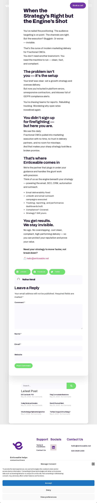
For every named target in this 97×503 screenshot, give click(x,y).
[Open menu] (90, 5)
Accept (48, 483)
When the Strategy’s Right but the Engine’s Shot (32, 412)
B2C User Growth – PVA (27, 395)
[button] (93, 464)
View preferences (48, 497)
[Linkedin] (53, 447)
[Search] (71, 386)
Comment (20, 302)
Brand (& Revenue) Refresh (57, 403)
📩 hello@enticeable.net (36, 258)
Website (18, 355)
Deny (48, 490)
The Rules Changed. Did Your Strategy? (60, 412)
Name (18, 334)
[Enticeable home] (16, 5)
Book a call (78, 5)
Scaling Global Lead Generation (29, 403)
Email (18, 344)
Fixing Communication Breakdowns (59, 395)
